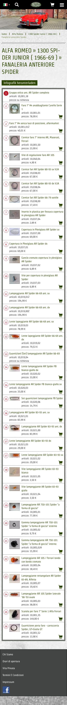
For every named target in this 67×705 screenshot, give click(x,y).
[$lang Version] (6, 4)
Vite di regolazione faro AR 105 (37, 155)
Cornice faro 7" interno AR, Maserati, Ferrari (40, 139)
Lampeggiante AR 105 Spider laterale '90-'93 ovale (41, 595)
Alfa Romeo (17, 34)
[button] (16, 2)
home (4, 34)
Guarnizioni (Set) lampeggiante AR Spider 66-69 (34, 353)
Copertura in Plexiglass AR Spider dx (28, 243)
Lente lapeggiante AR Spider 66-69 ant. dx (42, 337)
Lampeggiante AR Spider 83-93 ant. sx (29, 412)
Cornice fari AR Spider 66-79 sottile (39, 197)
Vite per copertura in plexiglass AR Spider (39, 277)
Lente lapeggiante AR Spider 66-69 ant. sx (31, 321)
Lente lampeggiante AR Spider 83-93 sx (42, 454)
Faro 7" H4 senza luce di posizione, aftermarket (34, 123)
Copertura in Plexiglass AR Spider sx (40, 229)
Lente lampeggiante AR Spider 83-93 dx (30, 440)
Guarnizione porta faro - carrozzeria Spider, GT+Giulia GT (40, 627)
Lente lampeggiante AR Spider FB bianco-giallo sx (35, 384)
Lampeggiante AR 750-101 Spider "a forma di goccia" (40, 506)
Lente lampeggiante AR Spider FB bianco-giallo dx (39, 368)
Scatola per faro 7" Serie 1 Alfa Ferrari (41, 611)
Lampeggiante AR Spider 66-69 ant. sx (29, 293)
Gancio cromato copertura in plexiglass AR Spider (41, 259)
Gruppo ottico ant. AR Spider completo (29, 92)
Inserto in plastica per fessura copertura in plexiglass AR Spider (42, 213)
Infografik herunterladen (19, 83)
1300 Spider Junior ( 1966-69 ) (42, 34)
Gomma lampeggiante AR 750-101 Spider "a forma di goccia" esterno (39, 524)
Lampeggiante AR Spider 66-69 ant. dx (29, 307)
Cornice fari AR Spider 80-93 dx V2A (40, 183)
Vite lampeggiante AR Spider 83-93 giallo (40, 488)
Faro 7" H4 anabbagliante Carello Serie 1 (41, 107)
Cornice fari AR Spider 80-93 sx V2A (40, 169)
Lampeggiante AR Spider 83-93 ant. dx (41, 426)
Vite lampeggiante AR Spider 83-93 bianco (40, 471)
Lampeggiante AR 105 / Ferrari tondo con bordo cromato (40, 560)
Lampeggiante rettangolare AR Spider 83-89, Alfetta (41, 577)
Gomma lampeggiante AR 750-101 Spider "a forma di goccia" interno (39, 542)
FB (6, 689)
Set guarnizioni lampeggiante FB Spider (42, 398)
